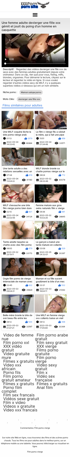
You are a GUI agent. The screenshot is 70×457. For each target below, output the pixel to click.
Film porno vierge (10, 419)
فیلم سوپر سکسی (39, 422)
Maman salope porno (31, 92)
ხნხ (5, 422)
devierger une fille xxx (29, 99)
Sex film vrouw (42, 419)
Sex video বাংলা (14, 422)
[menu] (35, 15)
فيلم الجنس (26, 422)
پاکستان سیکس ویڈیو (58, 419)
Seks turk (52, 422)
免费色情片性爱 (43, 425)
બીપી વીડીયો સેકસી (27, 419)
